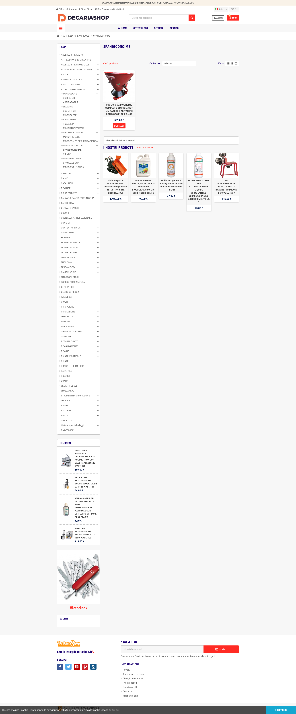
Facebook (60, 667)
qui (117, 710)
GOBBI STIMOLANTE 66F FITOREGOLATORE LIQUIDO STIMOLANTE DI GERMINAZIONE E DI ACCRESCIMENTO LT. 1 (199, 191)
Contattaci (118, 9)
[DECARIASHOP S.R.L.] (84, 17)
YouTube (77, 667)
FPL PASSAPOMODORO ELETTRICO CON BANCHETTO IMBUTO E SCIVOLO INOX (227, 186)
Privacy (126, 669)
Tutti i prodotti (145, 147)
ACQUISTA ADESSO (184, 2)
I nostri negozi (130, 682)
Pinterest (85, 667)
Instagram (93, 667)
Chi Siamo (103, 9)
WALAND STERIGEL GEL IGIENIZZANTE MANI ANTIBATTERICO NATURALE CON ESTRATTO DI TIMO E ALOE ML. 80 (86, 507)
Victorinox (78, 608)
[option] (116, 182)
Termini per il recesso (134, 674)
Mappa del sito (130, 695)
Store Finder (86, 9)
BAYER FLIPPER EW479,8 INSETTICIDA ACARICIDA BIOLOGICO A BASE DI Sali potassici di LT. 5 (143, 186)
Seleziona (168, 63)
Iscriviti (222, 649)
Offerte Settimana (66, 9)
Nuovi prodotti (130, 687)
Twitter (68, 667)
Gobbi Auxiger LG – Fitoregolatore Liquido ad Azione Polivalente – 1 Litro (171, 185)
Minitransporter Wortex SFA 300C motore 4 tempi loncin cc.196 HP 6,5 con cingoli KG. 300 (116, 186)
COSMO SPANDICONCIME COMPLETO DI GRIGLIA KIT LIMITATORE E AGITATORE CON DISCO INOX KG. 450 (119, 109)
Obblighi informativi (133, 678)
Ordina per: (155, 63)
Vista (221, 63)
